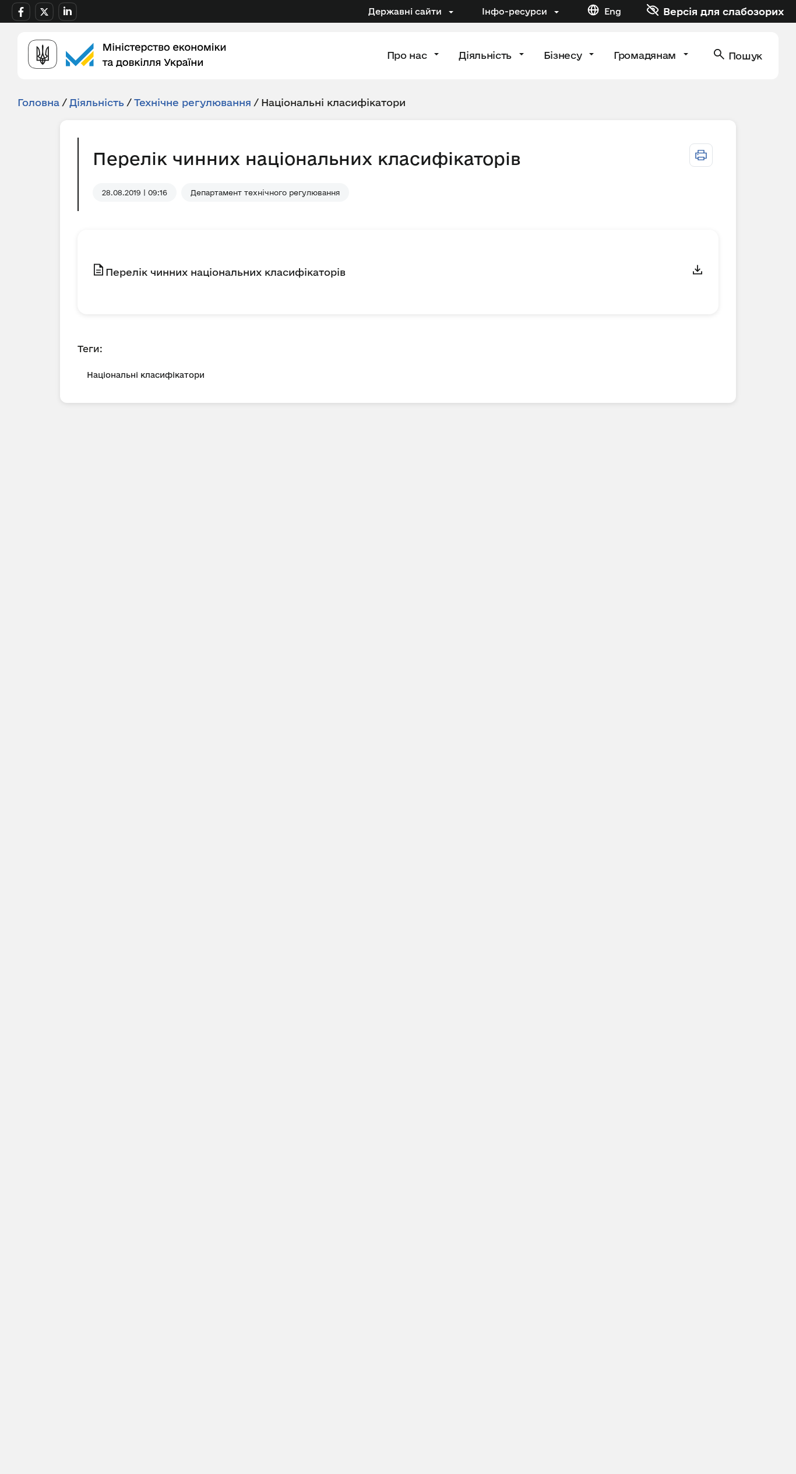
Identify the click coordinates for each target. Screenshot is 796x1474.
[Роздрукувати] (701, 155)
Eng (612, 11)
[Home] (127, 56)
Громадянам (646, 55)
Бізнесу (564, 55)
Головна (38, 102)
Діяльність (486, 55)
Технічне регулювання (192, 102)
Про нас (408, 55)
